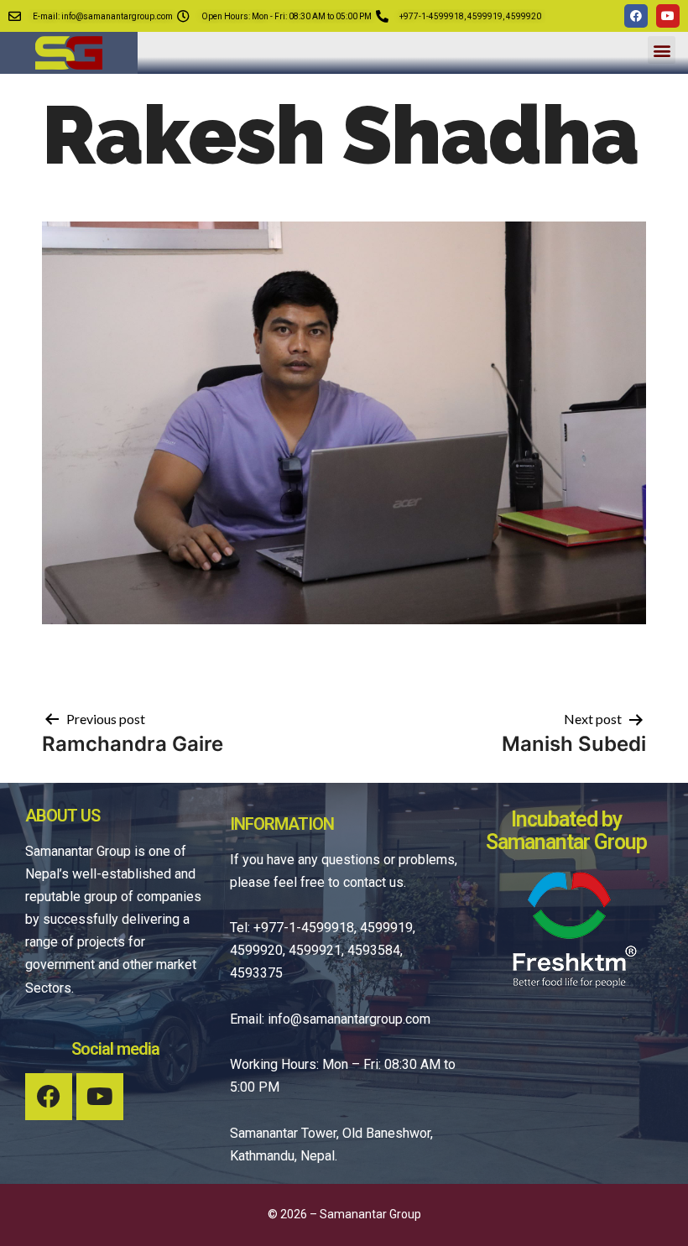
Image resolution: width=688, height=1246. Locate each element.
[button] (661, 50)
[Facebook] (636, 16)
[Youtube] (668, 16)
